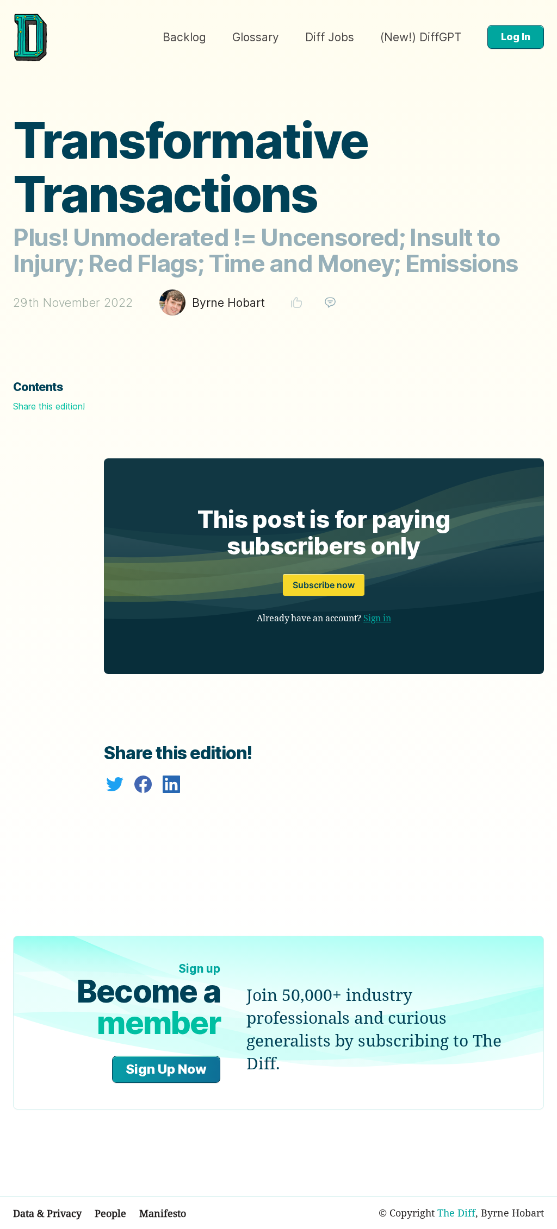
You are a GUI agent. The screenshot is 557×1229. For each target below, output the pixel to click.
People (110, 1213)
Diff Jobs (329, 37)
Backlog (184, 37)
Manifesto (162, 1213)
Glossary (255, 37)
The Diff (456, 1212)
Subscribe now (324, 584)
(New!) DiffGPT (420, 37)
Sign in (377, 618)
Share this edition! (49, 406)
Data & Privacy (47, 1213)
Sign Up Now (166, 1069)
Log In (515, 36)
